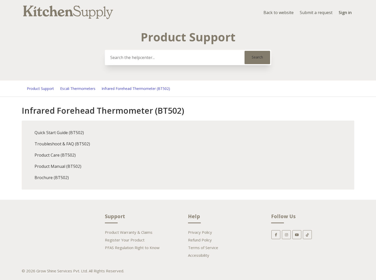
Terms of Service (203, 247)
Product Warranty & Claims (128, 232)
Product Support (40, 88)
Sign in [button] (345, 12)
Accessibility (198, 255)
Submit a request (316, 12)
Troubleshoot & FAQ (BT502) (62, 144)
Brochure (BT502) (52, 177)
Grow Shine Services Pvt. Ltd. (62, 270)
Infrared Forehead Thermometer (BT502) (136, 88)
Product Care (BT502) (55, 155)
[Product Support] (68, 19)
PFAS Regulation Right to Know (132, 247)
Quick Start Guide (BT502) (59, 132)
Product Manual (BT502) (58, 166)
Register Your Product (125, 239)
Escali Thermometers (77, 88)
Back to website (278, 12)
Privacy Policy (200, 232)
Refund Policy (200, 239)
